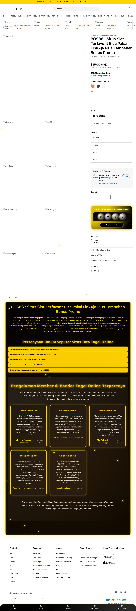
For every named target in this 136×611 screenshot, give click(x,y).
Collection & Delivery (64, 558)
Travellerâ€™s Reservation (43, 577)
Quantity (94, 192)
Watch (12, 565)
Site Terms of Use (63, 577)
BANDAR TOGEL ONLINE (92, 16)
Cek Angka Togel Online (112, 225)
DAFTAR (68, 608)
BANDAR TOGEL (30, 16)
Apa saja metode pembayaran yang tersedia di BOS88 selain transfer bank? (34, 349)
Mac (11, 554)
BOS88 (5, 16)
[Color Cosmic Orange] (93, 86)
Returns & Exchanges (64, 562)
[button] (5, 16)
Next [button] (132, 2)
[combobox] (76, 9)
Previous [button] (4, 2)
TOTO (106, 16)
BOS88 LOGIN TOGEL (73, 16)
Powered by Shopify (119, 603)
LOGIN (41, 608)
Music (12, 569)
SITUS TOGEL (44, 16)
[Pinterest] (99, 271)
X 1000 (95, 145)
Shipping (103, 67)
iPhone (12, 562)
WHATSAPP (95, 608)
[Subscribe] (42, 598)
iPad (11, 558)
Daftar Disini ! (94, 2)
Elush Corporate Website (89, 565)
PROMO (14, 608)
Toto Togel (14, 573)
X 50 (95, 160)
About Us (83, 554)
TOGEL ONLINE (16, 16)
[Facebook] (92, 271)
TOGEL (114, 16)
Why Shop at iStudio (87, 562)
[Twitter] (95, 271)
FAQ (58, 569)
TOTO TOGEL (57, 16)
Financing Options (40, 569)
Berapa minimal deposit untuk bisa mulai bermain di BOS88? (30, 370)
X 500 (95, 152)
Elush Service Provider (41, 565)
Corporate (37, 558)
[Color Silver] (103, 86)
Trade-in (36, 573)
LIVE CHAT (122, 608)
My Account (60, 554)
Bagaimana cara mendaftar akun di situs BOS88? (26, 365)
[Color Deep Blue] (98, 86)
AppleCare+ (37, 554)
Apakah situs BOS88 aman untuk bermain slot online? (28, 359)
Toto (11, 577)
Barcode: (107, 57)
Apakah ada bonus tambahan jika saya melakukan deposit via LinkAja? (33, 354)
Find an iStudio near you (89, 558)
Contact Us (60, 565)
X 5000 (96, 138)
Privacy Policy (61, 573)
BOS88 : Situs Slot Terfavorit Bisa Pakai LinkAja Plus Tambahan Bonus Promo (68, 2)
